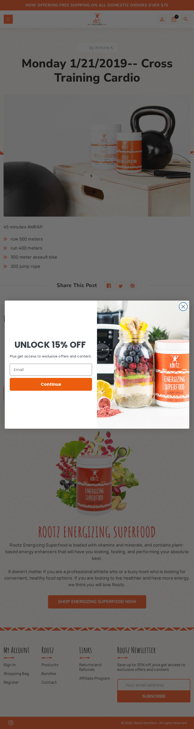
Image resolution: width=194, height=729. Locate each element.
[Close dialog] (183, 306)
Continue (51, 384)
